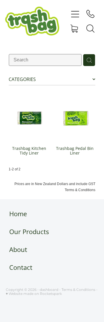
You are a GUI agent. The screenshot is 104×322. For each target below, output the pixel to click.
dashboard (49, 290)
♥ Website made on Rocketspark (34, 294)
